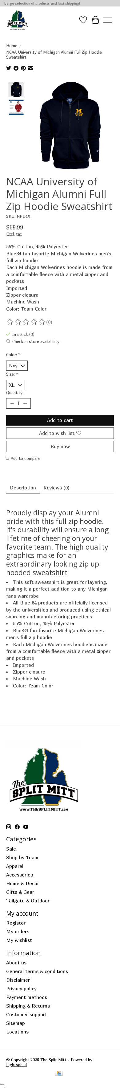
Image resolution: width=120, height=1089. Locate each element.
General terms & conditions (37, 971)
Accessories (19, 875)
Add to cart (60, 420)
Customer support (26, 1014)
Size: (12, 374)
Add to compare (25, 458)
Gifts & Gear (20, 892)
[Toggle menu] (108, 20)
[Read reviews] (26, 322)
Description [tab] (23, 488)
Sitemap (15, 1023)
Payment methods (26, 997)
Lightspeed (16, 1064)
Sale (11, 849)
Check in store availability (35, 341)
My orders (17, 931)
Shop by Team (22, 857)
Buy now (60, 446)
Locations (17, 1032)
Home (11, 45)
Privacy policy (21, 988)
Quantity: (14, 392)
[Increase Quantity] (25, 403)
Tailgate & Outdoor (28, 900)
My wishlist (19, 940)
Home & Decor (22, 883)
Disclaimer (18, 980)
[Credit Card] (59, 1074)
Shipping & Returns (28, 1006)
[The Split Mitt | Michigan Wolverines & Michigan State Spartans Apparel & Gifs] (17, 19)
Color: (13, 354)
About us (16, 962)
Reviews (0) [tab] (56, 488)
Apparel (14, 866)
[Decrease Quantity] (12, 403)
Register (16, 923)
